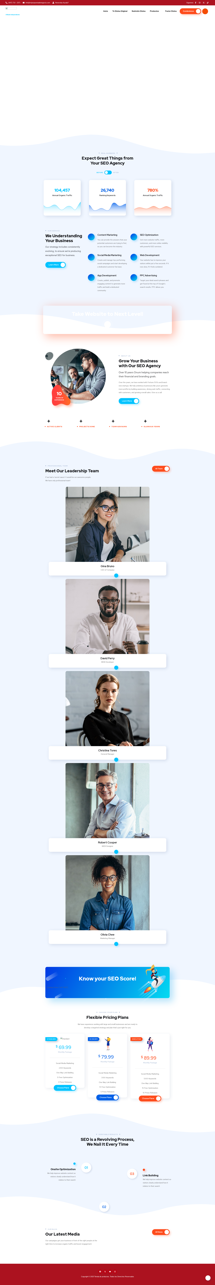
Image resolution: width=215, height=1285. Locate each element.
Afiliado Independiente (13, 14)
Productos (154, 11)
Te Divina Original (119, 11)
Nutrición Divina (138, 11)
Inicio (105, 11)
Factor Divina (171, 11)
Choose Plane (63, 1088)
